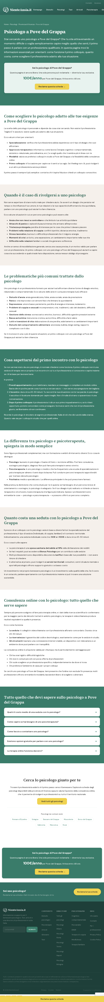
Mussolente (68, 819)
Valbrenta (41, 825)
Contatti (89, 3)
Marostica (54, 825)
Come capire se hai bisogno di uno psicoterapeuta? (33, 721)
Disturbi (49, 10)
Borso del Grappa (85, 819)
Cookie (51, 990)
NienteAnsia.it (20, 10)
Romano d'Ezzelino (19, 819)
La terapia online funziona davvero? (25, 751)
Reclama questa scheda (52, 999)
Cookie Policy (95, 940)
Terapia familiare (78, 945)
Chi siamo (94, 916)
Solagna (35, 819)
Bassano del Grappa (51, 819)
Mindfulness (76, 940)
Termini (58, 990)
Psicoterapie (92, 10)
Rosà (65, 825)
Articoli (79, 10)
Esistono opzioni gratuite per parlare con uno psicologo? (35, 741)
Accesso (97, 3)
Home (6, 24)
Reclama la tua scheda (87, 892)
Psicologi (61, 10)
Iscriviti (32, 929)
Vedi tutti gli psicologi (52, 801)
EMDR (74, 930)
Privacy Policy (95, 935)
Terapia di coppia (79, 935)
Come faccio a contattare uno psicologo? (28, 731)
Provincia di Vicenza (26, 24)
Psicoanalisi (76, 925)
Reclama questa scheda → (52, 86)
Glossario (45, 935)
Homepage (37, 10)
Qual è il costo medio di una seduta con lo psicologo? (33, 712)
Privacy (43, 990)
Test (71, 10)
